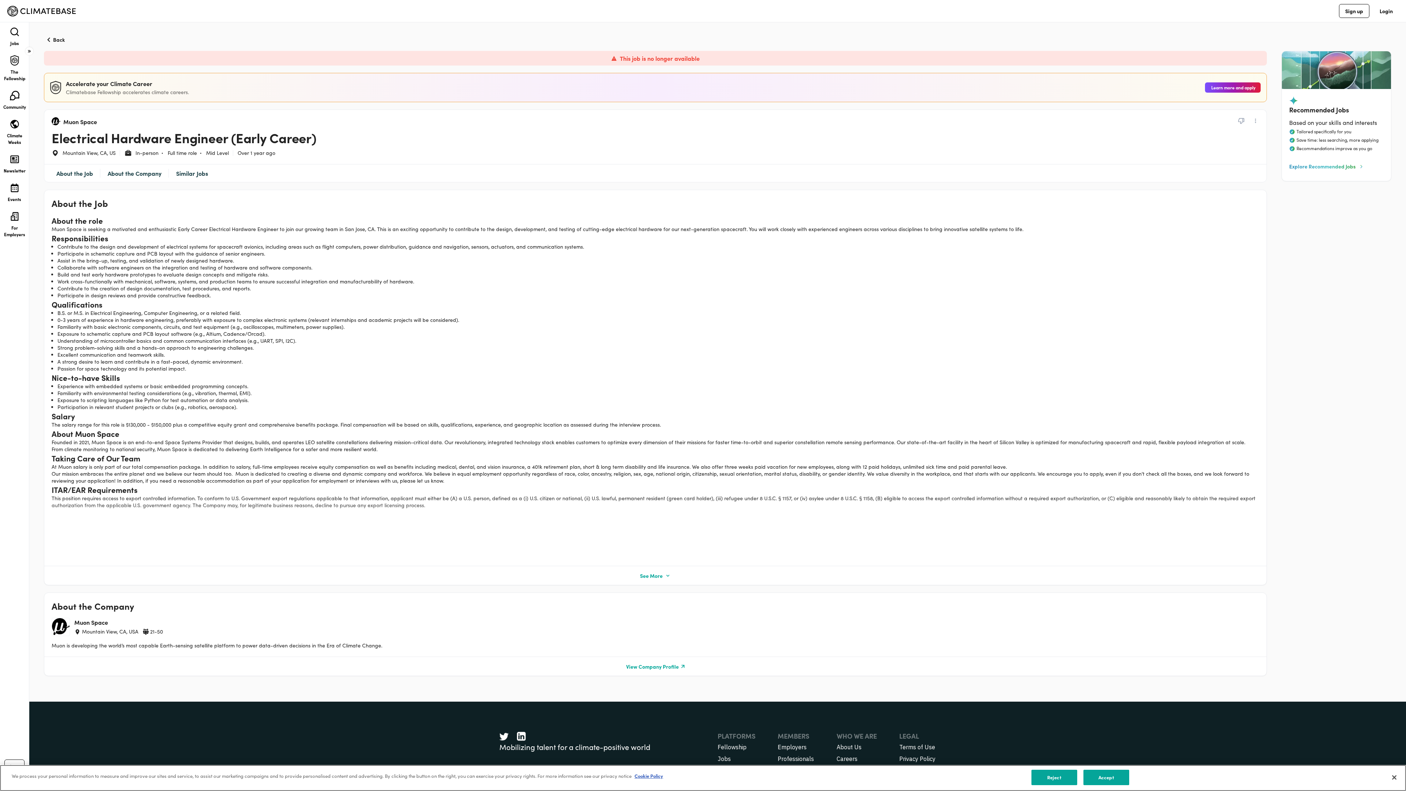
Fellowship (732, 747)
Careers (847, 758)
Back (59, 39)
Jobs (724, 758)
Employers (792, 747)
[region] (703, 778)
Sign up (1354, 11)
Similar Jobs (192, 173)
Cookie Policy (649, 775)
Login (1386, 11)
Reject (1054, 777)
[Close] (1394, 777)
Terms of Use (917, 747)
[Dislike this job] (1241, 121)
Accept (1106, 777)
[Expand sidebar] (29, 51)
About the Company (134, 173)
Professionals (796, 758)
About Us (849, 747)
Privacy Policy (917, 758)
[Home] (41, 11)
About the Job (74, 173)
